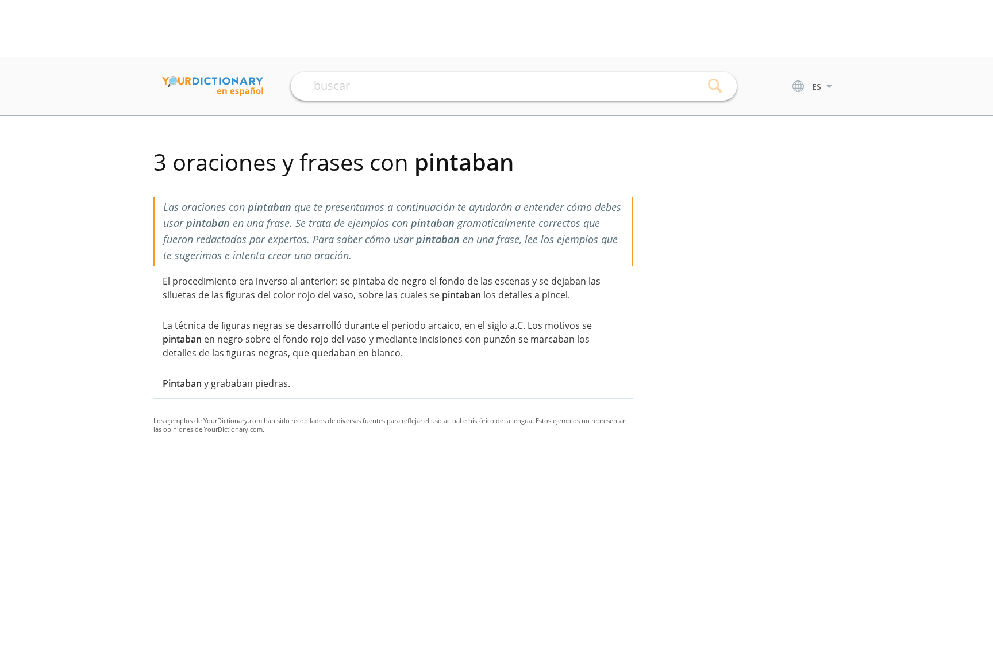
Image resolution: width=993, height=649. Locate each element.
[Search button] (715, 86)
